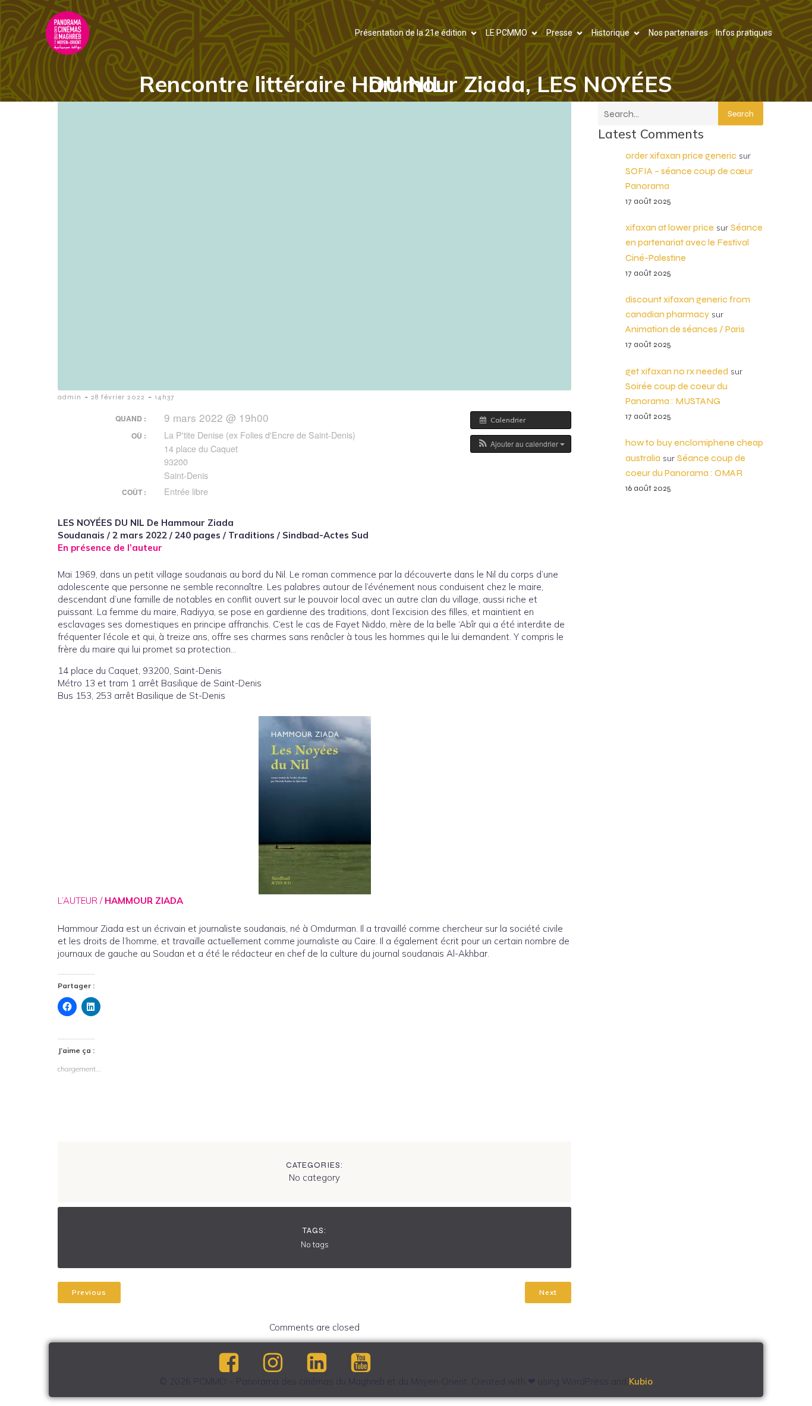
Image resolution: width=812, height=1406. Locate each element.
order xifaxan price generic (681, 155)
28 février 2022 (118, 397)
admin (69, 397)
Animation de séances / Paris (685, 329)
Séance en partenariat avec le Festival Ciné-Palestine (694, 242)
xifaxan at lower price (669, 227)
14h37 (164, 397)
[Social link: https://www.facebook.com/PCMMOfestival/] (239, 1363)
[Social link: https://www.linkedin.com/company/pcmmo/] (327, 1363)
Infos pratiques (744, 32)
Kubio (641, 1381)
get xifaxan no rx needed (676, 371)
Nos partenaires (678, 32)
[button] (521, 444)
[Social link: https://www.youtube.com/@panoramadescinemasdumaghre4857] (371, 1363)
